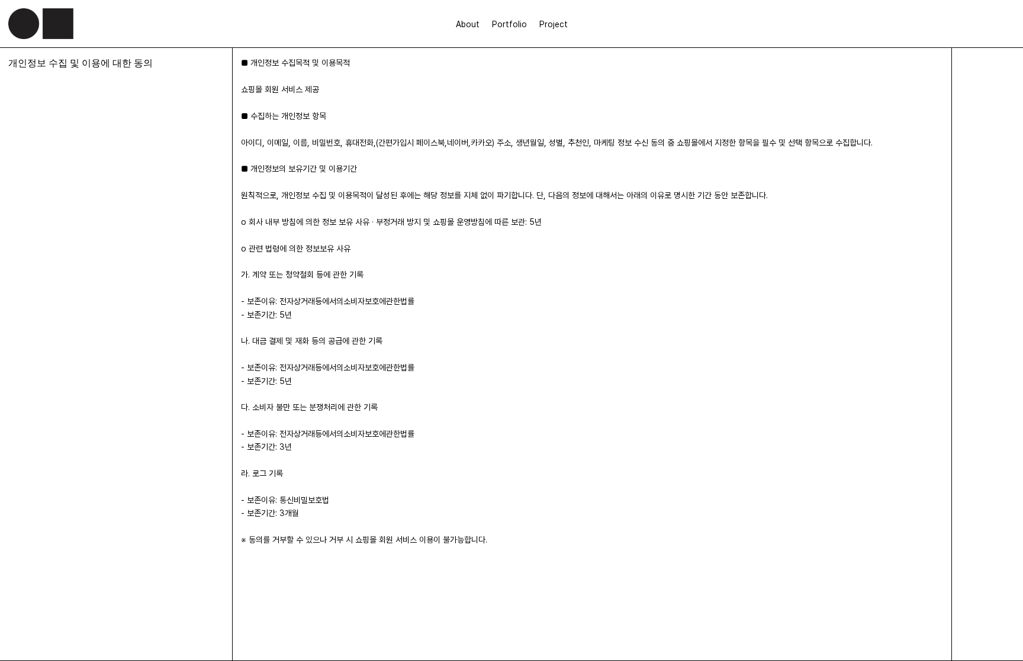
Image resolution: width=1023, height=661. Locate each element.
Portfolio (509, 24)
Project (553, 24)
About (468, 24)
